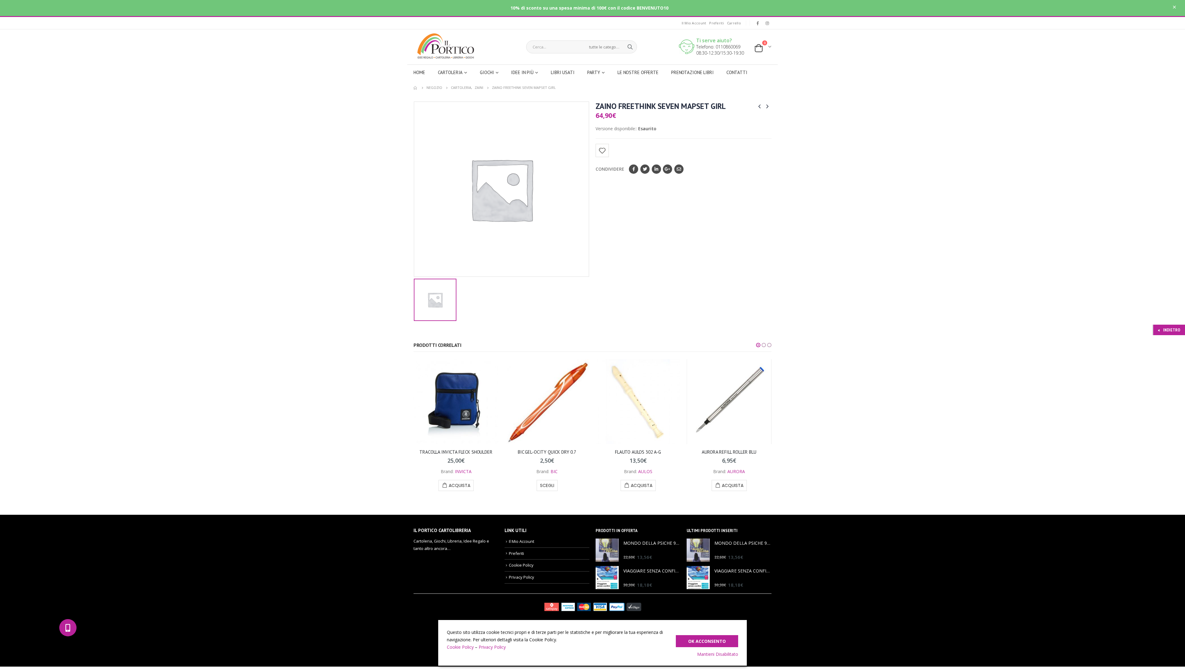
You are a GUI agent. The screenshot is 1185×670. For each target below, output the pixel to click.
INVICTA (463, 471)
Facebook (633, 169)
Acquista (459, 485)
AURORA (736, 471)
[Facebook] (758, 23)
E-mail (679, 169)
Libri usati (563, 72)
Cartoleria (450, 72)
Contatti (736, 72)
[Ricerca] (630, 47)
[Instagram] (767, 23)
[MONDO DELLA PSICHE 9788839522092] (607, 550)
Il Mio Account (694, 23)
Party (593, 72)
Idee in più (522, 72)
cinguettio (645, 169)
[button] (758, 345)
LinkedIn (656, 169)
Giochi (487, 72)
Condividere (610, 169)
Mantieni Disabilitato (717, 654)
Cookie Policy (521, 565)
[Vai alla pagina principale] (416, 87)
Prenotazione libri (692, 72)
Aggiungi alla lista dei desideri (602, 150)
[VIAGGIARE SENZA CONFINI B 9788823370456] (607, 577)
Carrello (734, 23)
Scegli (547, 485)
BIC (554, 471)
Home (419, 72)
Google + (667, 169)
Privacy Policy (521, 577)
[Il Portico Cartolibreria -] (443, 46)
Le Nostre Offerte (638, 72)
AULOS (645, 471)
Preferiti (716, 23)
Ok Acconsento (707, 641)
